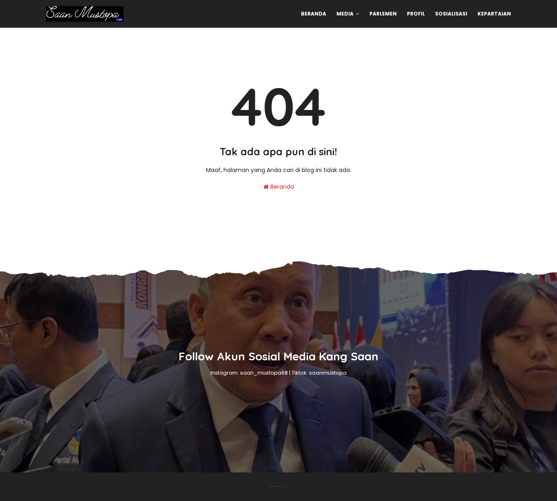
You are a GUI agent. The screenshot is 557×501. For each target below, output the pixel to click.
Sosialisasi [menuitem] (451, 13)
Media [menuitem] (345, 13)
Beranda (281, 187)
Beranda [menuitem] (313, 13)
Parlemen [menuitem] (383, 13)
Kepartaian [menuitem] (494, 13)
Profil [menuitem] (416, 13)
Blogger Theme (275, 486)
